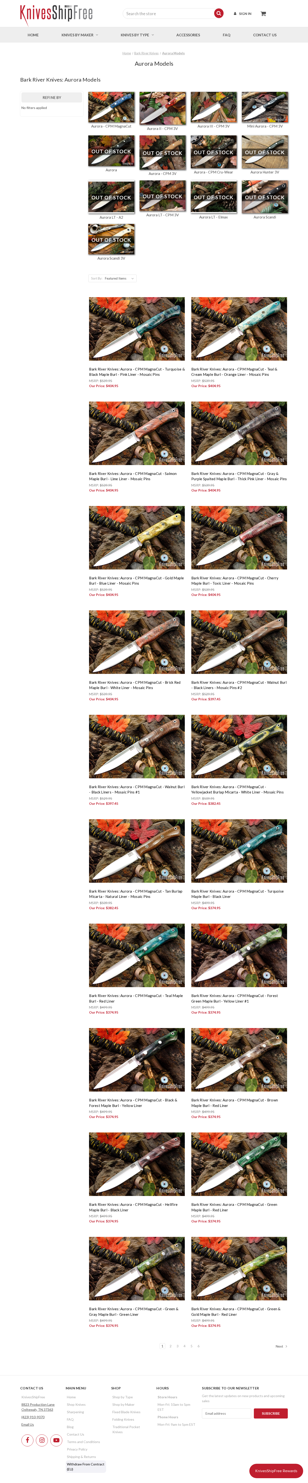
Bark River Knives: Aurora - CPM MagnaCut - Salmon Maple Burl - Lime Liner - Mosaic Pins (133, 476)
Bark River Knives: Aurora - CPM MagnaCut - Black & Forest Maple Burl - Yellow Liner (133, 1103)
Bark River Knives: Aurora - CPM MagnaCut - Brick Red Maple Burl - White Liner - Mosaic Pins (134, 685)
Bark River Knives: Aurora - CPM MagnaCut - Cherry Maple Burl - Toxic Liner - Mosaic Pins (234, 581)
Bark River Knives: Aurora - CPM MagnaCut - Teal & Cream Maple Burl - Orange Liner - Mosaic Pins (234, 372)
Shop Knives (76, 1404)
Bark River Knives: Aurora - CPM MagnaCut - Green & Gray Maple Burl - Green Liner (133, 1312)
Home (33, 35)
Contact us (264, 35)
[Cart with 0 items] (262, 13)
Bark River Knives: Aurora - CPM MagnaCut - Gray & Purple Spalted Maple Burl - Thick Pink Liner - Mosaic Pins (239, 476)
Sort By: (96, 278)
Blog (70, 1427)
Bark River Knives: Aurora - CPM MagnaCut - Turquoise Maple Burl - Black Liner (237, 894)
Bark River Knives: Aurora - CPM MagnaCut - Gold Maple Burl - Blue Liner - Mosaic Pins (136, 581)
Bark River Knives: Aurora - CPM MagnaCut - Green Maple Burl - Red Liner (234, 1207)
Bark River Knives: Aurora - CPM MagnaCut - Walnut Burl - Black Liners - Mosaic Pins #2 (239, 685)
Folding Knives (123, 1419)
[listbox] (120, 278)
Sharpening (75, 1412)
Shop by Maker (123, 1404)
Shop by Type (122, 1397)
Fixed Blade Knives (126, 1412)
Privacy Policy (77, 1449)
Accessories (188, 35)
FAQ (226, 35)
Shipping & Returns (81, 1457)
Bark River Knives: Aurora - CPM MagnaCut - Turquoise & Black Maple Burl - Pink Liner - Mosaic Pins (137, 372)
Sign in (245, 14)
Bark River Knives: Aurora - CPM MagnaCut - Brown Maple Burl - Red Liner (234, 1103)
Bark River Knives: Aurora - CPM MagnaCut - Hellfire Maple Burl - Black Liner (133, 1207)
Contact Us (75, 1434)
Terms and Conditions (83, 1442)
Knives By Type (135, 35)
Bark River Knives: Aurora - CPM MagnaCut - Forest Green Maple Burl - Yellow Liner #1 (234, 998)
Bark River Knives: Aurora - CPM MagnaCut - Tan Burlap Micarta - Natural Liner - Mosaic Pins (135, 894)
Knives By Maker (77, 35)
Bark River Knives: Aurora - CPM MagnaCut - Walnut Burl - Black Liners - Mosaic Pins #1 (137, 789)
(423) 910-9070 (33, 1417)
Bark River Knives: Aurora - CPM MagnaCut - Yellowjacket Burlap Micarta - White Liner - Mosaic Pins (237, 789)
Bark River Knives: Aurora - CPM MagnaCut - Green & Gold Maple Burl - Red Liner (236, 1312)
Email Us (27, 1424)
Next (280, 1346)
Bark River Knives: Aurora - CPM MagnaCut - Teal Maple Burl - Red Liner (136, 998)
